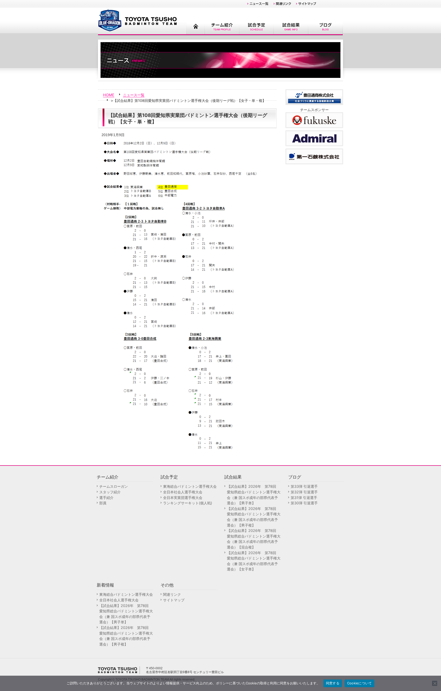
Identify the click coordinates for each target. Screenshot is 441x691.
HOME (108, 95)
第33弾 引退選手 (304, 486)
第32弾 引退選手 (304, 492)
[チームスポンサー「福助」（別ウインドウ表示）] (314, 119)
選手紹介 (106, 497)
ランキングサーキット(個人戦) (187, 503)
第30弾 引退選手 (304, 503)
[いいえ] (434, 683)
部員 (102, 503)
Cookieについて (359, 683)
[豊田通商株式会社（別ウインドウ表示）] (314, 96)
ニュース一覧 (133, 95)
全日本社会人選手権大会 (182, 492)
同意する (332, 683)
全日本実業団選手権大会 (182, 497)
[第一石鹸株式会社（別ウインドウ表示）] (314, 156)
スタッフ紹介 (110, 492)
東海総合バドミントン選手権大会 (190, 486)
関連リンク (172, 594)
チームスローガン (113, 486)
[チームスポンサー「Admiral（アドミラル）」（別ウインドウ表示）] (314, 138)
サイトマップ (174, 600)
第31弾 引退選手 (304, 497)
